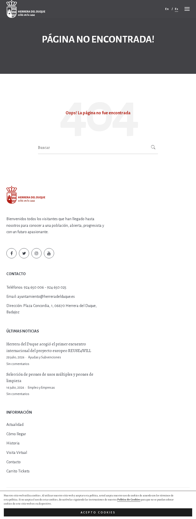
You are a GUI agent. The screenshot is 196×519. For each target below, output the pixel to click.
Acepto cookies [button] (98, 512)
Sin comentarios (17, 364)
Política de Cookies (128, 499)
